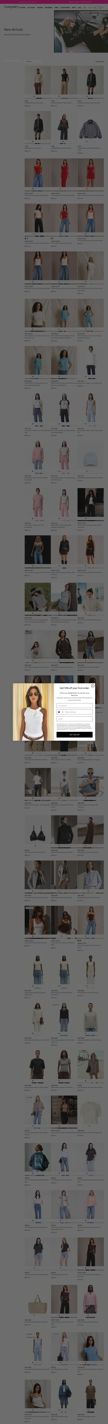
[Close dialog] (92, 685)
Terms (74, 729)
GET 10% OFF (75, 735)
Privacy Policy (69, 729)
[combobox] (60, 712)
